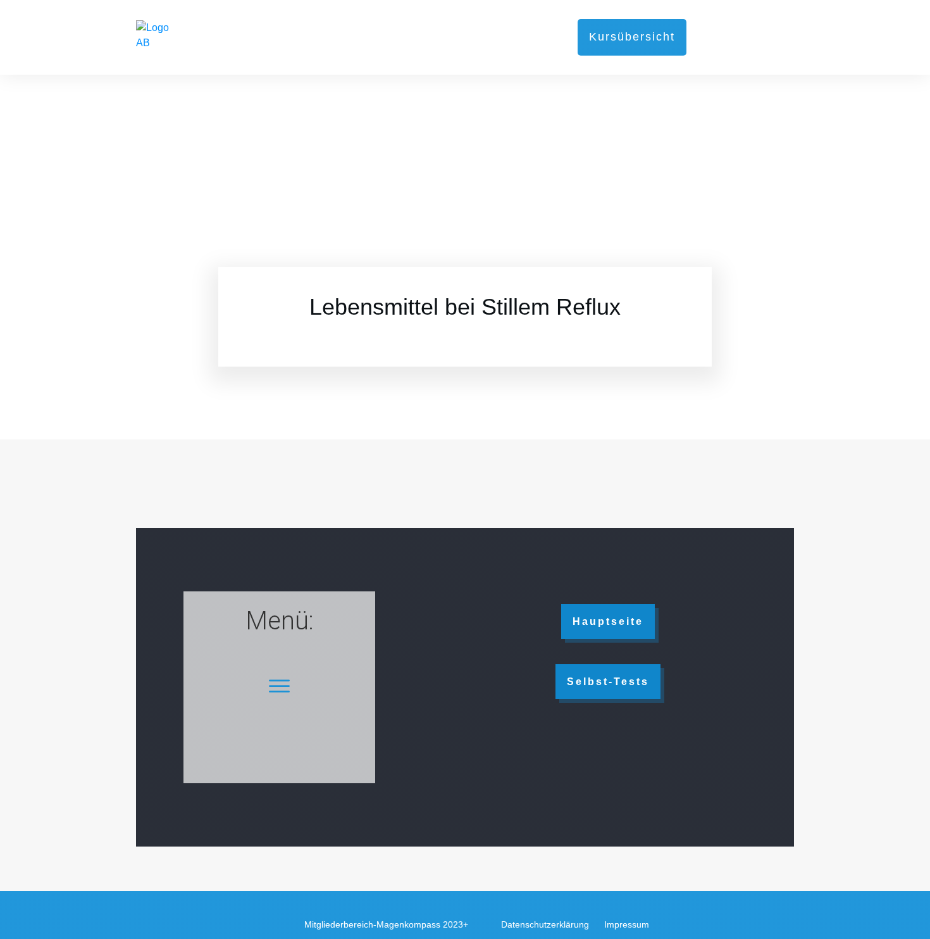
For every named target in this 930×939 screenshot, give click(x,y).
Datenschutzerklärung (545, 924)
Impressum (626, 924)
